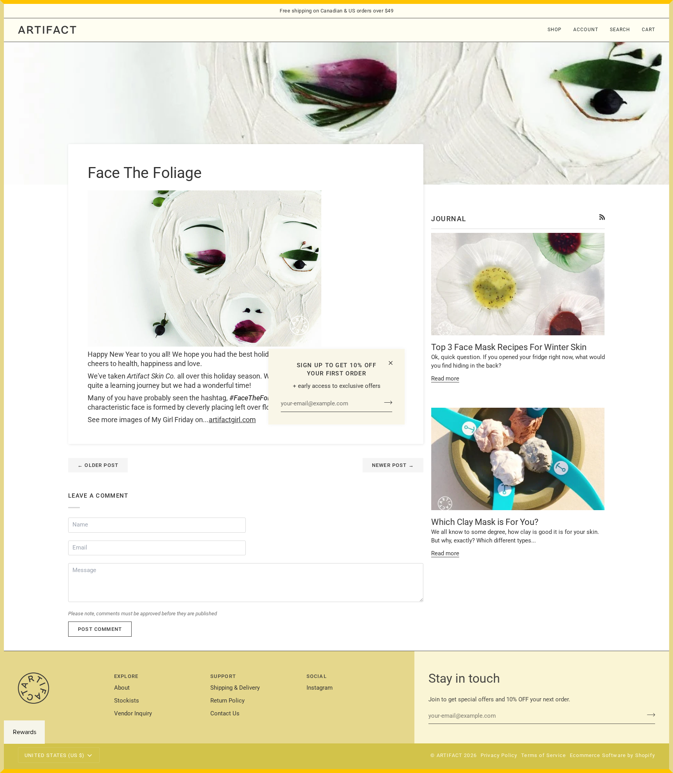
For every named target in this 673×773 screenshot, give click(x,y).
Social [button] (317, 676)
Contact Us (225, 713)
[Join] (385, 402)
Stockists (126, 700)
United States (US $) (55, 755)
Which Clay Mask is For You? (484, 522)
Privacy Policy (499, 755)
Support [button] (223, 676)
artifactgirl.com (232, 420)
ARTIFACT (449, 755)
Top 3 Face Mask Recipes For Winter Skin (509, 347)
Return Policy (227, 700)
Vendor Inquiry (133, 713)
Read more (445, 378)
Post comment (100, 629)
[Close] (394, 363)
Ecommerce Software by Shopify (612, 755)
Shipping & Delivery (235, 688)
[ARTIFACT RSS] (602, 217)
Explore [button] (126, 676)
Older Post (98, 465)
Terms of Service (543, 755)
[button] (554, 30)
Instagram (320, 688)
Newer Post (393, 465)
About (122, 688)
